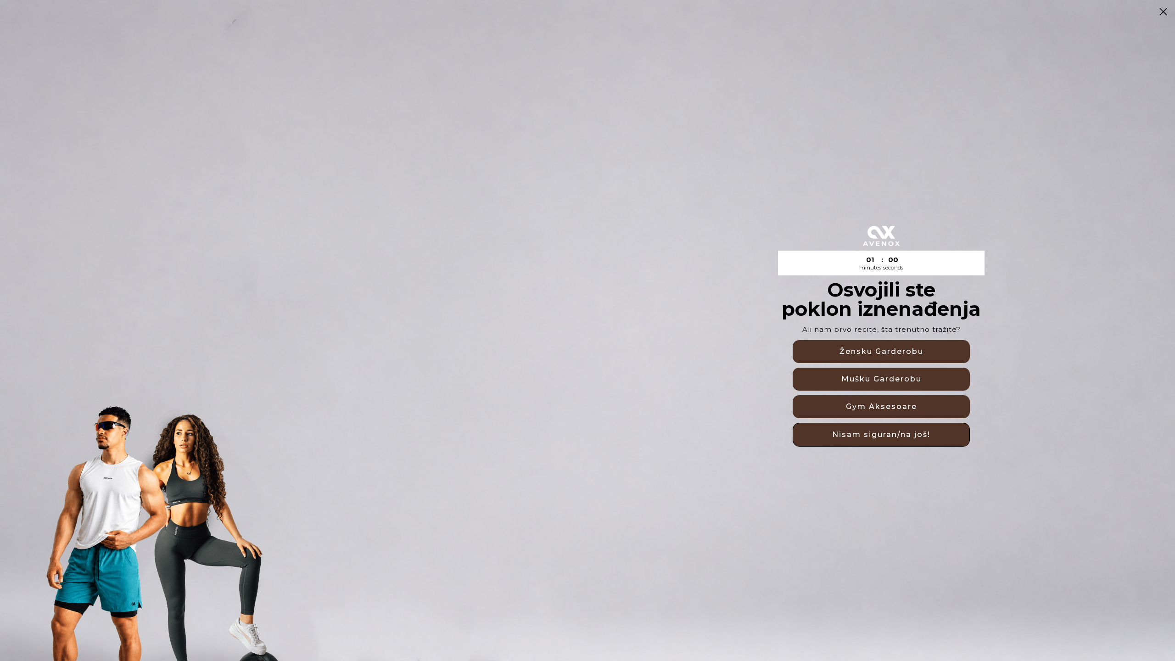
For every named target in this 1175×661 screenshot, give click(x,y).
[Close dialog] (1163, 12)
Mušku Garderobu (881, 379)
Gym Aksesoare (881, 406)
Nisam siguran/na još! (881, 434)
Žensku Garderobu (881, 351)
